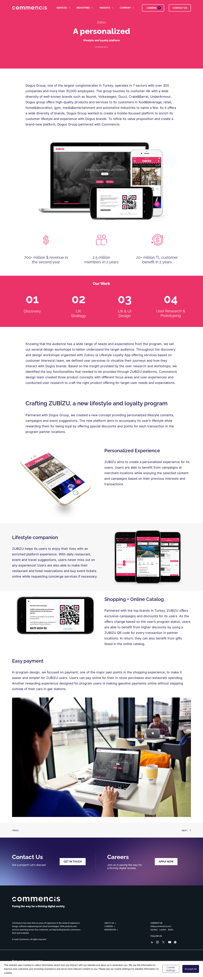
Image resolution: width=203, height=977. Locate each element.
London (162, 930)
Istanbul (154, 930)
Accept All (191, 968)
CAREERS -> (109, 926)
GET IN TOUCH (73, 861)
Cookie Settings (170, 969)
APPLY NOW (166, 861)
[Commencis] (36, 899)
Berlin (170, 930)
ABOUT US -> (110, 923)
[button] (152, 942)
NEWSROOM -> (111, 930)
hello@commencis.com (161, 926)
